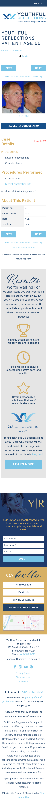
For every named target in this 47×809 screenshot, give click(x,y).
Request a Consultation (24, 126)
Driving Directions (23, 600)
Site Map (23, 681)
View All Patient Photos (23, 247)
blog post (37, 454)
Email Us (23, 592)
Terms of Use (23, 677)
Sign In (25, 56)
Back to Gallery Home (11, 50)
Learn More (23, 464)
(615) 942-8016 (27, 654)
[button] (8, 68)
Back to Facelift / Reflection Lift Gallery (23, 76)
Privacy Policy (23, 673)
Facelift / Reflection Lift (18, 184)
